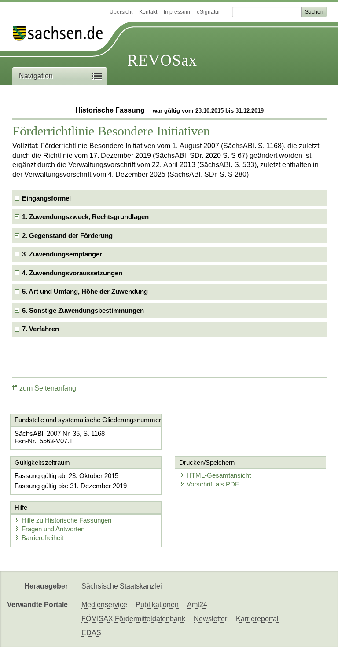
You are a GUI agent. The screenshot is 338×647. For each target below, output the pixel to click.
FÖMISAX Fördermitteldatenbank (133, 618)
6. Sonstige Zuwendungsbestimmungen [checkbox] (83, 310)
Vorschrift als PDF (213, 484)
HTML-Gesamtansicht (219, 475)
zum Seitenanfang (47, 388)
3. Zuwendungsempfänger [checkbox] (62, 254)
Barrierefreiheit (42, 537)
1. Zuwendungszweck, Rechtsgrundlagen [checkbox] (85, 216)
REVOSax (162, 60)
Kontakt (148, 12)
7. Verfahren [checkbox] (40, 329)
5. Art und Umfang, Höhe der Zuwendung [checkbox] (85, 291)
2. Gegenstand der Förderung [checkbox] (67, 235)
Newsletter (210, 618)
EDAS (91, 632)
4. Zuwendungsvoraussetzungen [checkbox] (72, 273)
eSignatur (208, 12)
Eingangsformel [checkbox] (46, 198)
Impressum (177, 12)
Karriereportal (257, 618)
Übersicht (121, 12)
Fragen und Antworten (53, 529)
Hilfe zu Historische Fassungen (66, 520)
